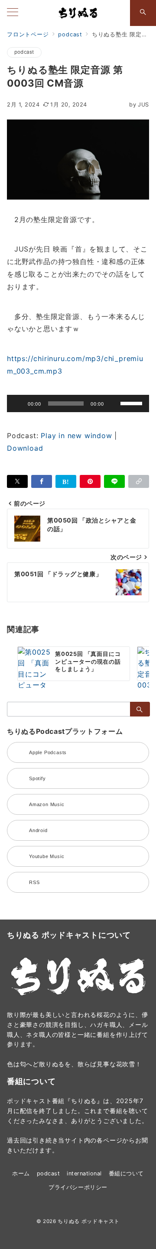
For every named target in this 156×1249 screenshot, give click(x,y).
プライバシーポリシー (78, 1187)
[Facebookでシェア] (41, 481)
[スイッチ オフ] (143, 13)
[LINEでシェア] (114, 481)
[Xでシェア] (17, 481)
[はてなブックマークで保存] (65, 481)
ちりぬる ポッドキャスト (89, 1221)
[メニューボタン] (12, 12)
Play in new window (76, 435)
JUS (139, 104)
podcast (24, 52)
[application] (78, 403)
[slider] (132, 402)
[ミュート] (113, 403)
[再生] (18, 403)
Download (25, 448)
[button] (138, 481)
